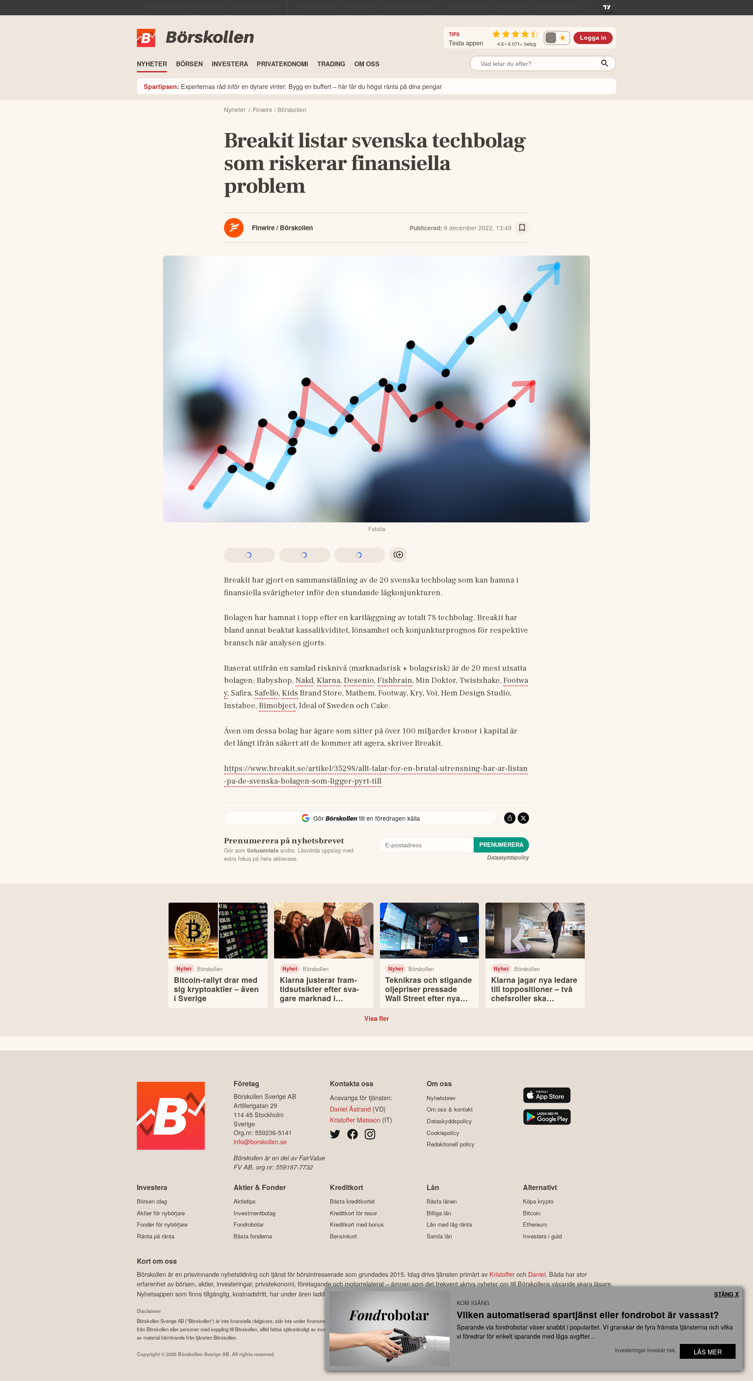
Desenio (359, 680)
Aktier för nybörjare (161, 1213)
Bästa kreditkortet (352, 1201)
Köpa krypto (538, 1201)
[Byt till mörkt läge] (557, 38)
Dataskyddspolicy (508, 857)
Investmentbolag (254, 1213)
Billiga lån (439, 1213)
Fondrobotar (249, 1224)
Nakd (304, 680)
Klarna (328, 680)
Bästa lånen (442, 1201)
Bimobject (277, 705)
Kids (290, 693)
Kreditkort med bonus (357, 1224)
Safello (266, 693)
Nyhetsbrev (441, 1098)
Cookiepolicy (443, 1133)
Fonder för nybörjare (162, 1224)
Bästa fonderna (253, 1236)
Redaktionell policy (451, 1144)
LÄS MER (708, 1351)
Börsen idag (152, 1201)
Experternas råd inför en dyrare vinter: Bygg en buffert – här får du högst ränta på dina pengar (293, 86)
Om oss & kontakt (450, 1109)
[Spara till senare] (522, 228)
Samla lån (439, 1236)
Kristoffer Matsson (355, 1119)
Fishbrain (394, 680)
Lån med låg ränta (449, 1224)
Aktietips (245, 1201)
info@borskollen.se (260, 1141)
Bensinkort (343, 1236)
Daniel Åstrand (350, 1108)
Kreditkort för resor (353, 1213)
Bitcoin (531, 1213)
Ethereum (535, 1224)
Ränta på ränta (155, 1236)
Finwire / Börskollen (282, 227)
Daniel (537, 1274)
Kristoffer (502, 1274)
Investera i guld (542, 1236)
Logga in (593, 37)
